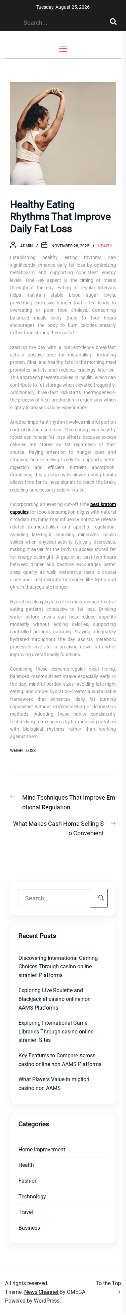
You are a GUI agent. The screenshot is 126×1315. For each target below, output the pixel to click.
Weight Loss (23, 750)
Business (29, 1228)
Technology (32, 1196)
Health (105, 246)
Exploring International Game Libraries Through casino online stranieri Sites (55, 1031)
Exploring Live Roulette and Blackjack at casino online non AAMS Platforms (54, 999)
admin (26, 246)
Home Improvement (41, 1149)
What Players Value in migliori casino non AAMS (53, 1083)
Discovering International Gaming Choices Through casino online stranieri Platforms (58, 966)
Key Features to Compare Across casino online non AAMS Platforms (59, 1059)
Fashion (28, 1181)
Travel (25, 1212)
